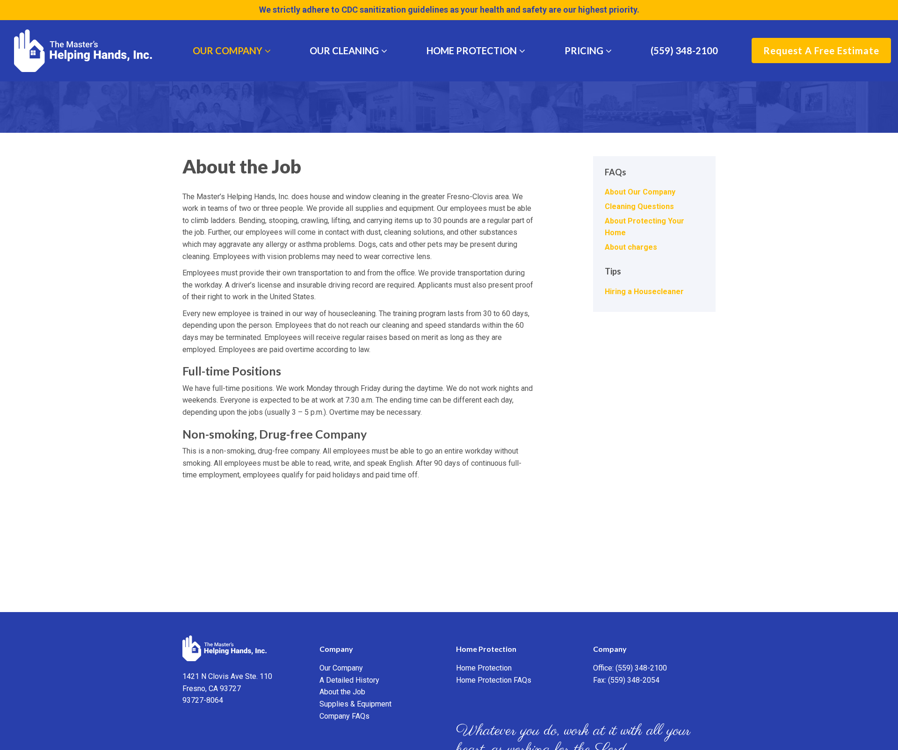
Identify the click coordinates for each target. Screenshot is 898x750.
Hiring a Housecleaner (644, 291)
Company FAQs (344, 716)
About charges (631, 247)
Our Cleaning (344, 50)
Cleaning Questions (639, 206)
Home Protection (472, 50)
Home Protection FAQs (493, 680)
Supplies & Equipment (355, 704)
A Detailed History (349, 680)
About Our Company (640, 192)
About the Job (342, 691)
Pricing (584, 50)
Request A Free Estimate (821, 50)
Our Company (227, 50)
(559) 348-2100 (684, 50)
